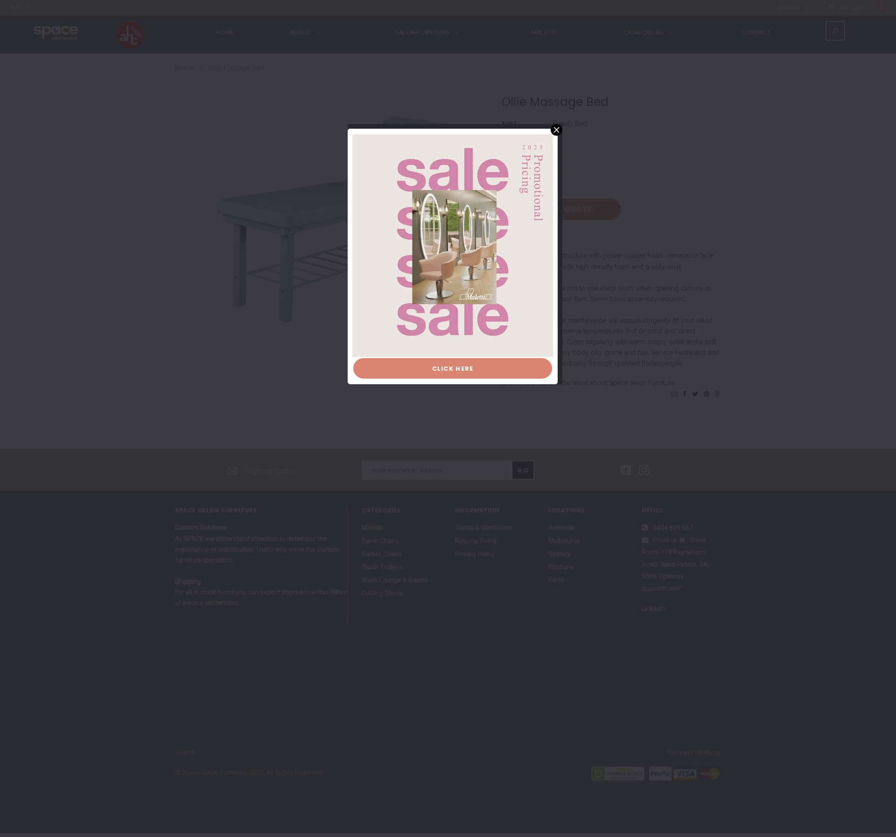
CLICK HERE (453, 368)
